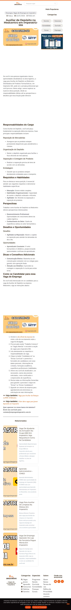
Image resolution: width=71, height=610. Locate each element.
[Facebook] (55, 581)
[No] (68, 604)
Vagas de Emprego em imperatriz (24, 13)
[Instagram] (58, 581)
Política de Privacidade (39, 607)
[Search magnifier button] (55, 3)
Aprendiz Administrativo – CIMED (26, 471)
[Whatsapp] (62, 581)
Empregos (9, 13)
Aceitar (28, 607)
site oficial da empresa (24, 337)
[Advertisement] (20, 61)
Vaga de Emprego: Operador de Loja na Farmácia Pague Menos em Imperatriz (27, 540)
